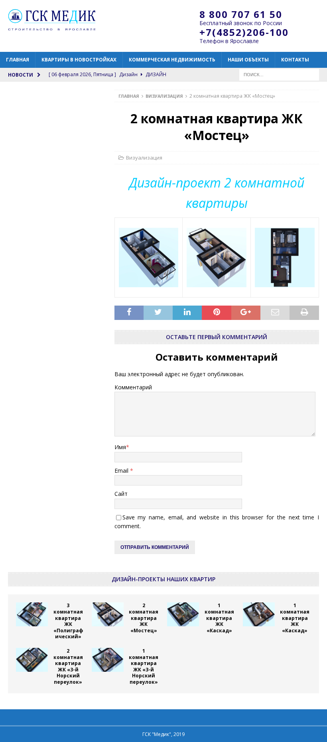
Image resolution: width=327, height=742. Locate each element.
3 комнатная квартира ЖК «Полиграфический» (68, 621)
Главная (17, 59)
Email (122, 470)
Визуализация (144, 157)
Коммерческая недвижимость (172, 59)
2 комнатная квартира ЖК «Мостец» (143, 617)
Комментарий (133, 387)
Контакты (295, 59)
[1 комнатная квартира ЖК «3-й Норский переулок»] (108, 660)
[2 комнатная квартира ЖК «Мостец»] (108, 614)
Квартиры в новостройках (78, 59)
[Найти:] (279, 74)
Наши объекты (248, 59)
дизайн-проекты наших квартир (163, 579)
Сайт (121, 493)
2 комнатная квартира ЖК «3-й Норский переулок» (68, 666)
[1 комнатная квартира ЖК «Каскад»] (183, 614)
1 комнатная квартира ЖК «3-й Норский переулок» (143, 666)
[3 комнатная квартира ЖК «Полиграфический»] (32, 614)
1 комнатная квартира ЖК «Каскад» (219, 617)
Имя (120, 447)
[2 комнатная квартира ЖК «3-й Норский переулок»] (32, 660)
